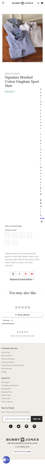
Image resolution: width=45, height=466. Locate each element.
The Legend (5, 382)
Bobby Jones (25, 447)
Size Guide (9, 91)
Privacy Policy (6, 398)
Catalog (4, 372)
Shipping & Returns (8, 362)
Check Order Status (8, 359)
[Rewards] (6, 460)
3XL (15, 242)
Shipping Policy (6, 392)
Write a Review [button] (24, 315)
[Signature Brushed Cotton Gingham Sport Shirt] (22, 38)
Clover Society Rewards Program (12, 365)
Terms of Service (7, 401)
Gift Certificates (6, 368)
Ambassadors (6, 389)
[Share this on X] (13, 273)
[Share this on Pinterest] (25, 273)
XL (29, 235)
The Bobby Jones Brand (9, 385)
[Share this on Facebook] (19, 273)
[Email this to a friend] (32, 273)
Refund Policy (6, 395)
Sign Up (36, 419)
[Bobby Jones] (22, 3)
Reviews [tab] (6, 320)
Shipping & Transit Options (21, 279)
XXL (7, 242)
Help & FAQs (5, 352)
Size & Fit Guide (6, 355)
